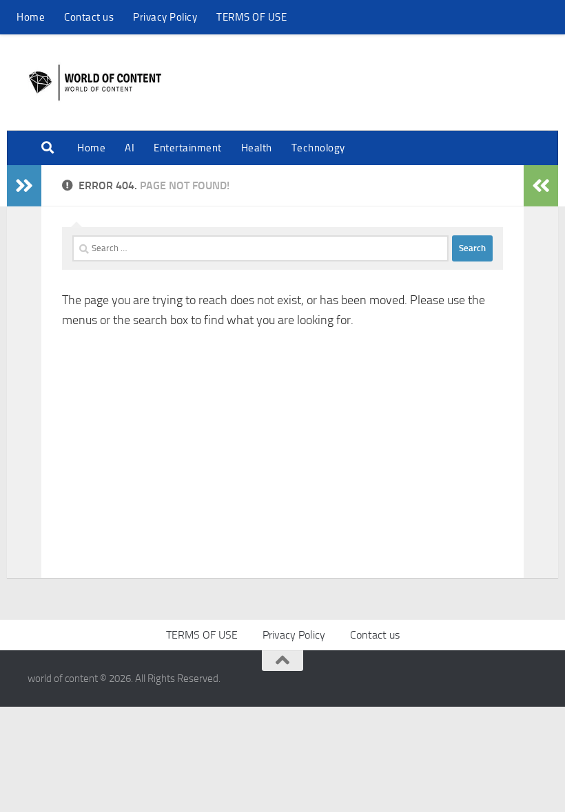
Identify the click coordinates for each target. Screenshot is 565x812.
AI (129, 148)
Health (256, 148)
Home (31, 17)
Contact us (89, 17)
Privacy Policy (165, 17)
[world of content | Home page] (95, 82)
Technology (318, 148)
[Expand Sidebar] (24, 185)
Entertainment (188, 148)
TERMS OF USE (251, 17)
